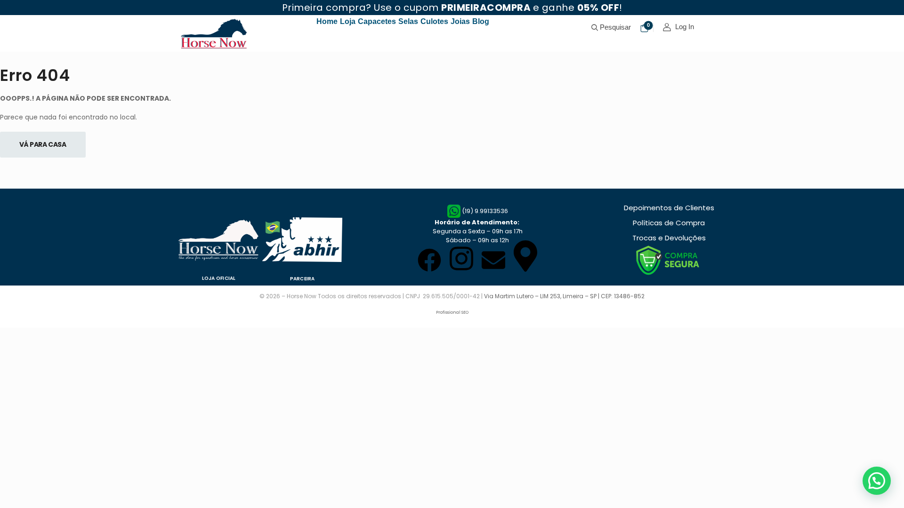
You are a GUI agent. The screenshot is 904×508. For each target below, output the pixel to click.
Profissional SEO (452, 312)
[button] (877, 481)
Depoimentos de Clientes (669, 208)
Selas (408, 21)
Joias (460, 21)
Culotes (434, 21)
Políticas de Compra (669, 223)
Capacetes (377, 21)
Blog (480, 21)
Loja (347, 21)
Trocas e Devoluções (669, 238)
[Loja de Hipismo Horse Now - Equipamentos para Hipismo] (215, 33)
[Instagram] (461, 258)
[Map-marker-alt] (525, 256)
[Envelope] (493, 260)
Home (327, 21)
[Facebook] (429, 260)
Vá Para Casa (42, 144)
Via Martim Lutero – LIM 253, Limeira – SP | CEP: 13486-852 (564, 296)
